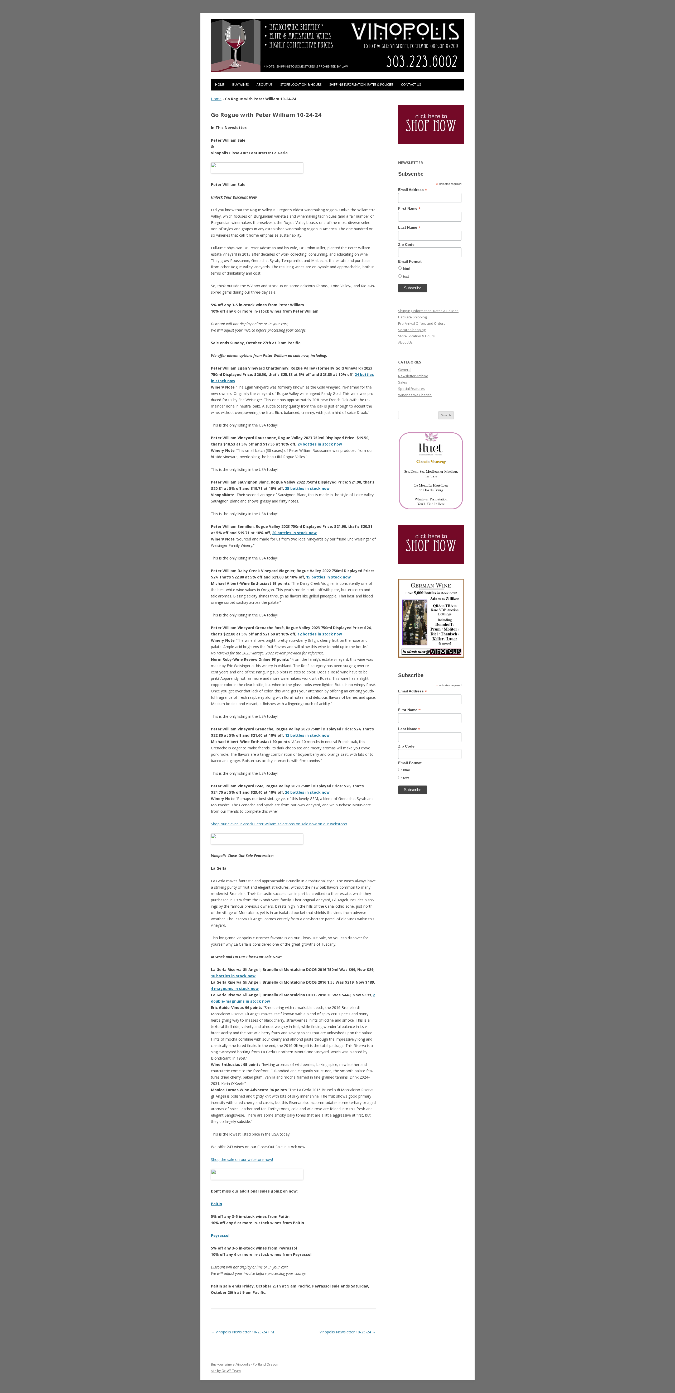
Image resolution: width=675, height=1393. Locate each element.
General (404, 369)
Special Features (411, 388)
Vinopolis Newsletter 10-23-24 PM (242, 1331)
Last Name (409, 227)
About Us (264, 84)
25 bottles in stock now (307, 488)
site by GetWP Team (226, 1370)
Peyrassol (220, 1235)
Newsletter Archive (413, 376)
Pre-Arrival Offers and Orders (421, 323)
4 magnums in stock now (235, 988)
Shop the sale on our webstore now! (242, 1159)
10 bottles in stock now (233, 975)
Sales (402, 382)
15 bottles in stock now (328, 577)
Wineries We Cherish (415, 394)
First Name (409, 208)
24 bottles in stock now (319, 444)
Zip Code (406, 244)
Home (219, 84)
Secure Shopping (412, 329)
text (406, 277)
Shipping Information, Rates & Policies (361, 84)
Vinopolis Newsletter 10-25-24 (348, 1331)
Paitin (216, 1203)
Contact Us (411, 84)
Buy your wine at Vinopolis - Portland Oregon (244, 1364)
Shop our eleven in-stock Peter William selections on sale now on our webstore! (279, 823)
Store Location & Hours (300, 84)
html (406, 269)
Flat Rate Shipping (412, 317)
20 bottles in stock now (294, 532)
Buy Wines (240, 84)
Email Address (412, 189)
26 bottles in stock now (307, 792)
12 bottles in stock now (319, 633)
